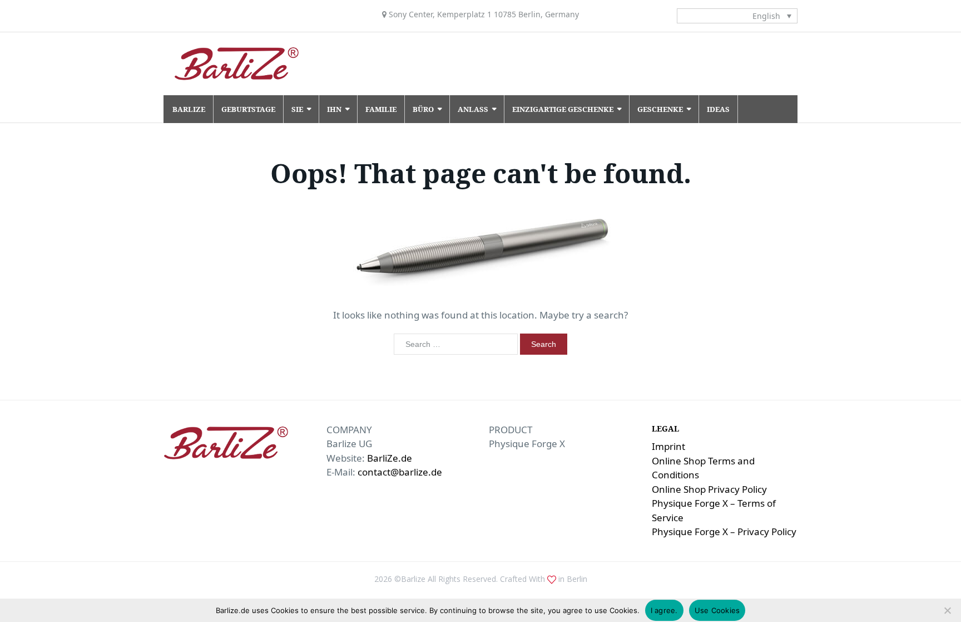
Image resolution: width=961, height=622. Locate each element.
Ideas (718, 109)
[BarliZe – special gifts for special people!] (236, 63)
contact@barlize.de (400, 472)
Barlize (188, 109)
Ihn (334, 109)
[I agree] (947, 610)
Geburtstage (248, 109)
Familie (381, 109)
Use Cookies (717, 610)
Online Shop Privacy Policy (709, 489)
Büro (423, 109)
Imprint (668, 446)
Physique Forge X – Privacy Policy (724, 531)
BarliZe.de (389, 458)
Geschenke (660, 109)
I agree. (664, 610)
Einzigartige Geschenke (562, 109)
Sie (297, 109)
